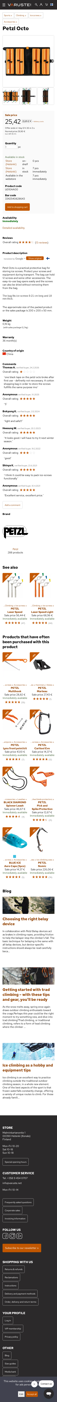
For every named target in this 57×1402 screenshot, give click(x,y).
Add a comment (12, 504)
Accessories (10, 21)
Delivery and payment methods (20, 1293)
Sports (8, 15)
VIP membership (13, 1328)
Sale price (11, 115)
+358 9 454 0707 (17, 1178)
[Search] (36, 5)
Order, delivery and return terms (20, 1301)
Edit (21, 1394)
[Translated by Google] (13, 258)
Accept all (32, 1394)
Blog (7, 1355)
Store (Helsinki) (11, 162)
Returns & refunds (13, 1269)
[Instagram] (12, 1236)
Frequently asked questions (18, 1202)
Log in (8, 1320)
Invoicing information (15, 1218)
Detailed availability (14, 228)
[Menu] (4, 5)
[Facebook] (5, 1236)
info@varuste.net (12, 1183)
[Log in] (41, 5)
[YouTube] (19, 1236)
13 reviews (41, 242)
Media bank (10, 1371)
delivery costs (39, 121)
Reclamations (11, 1277)
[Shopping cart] (46, 5)
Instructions (10, 1285)
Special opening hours (15, 1161)
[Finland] (52, 5)
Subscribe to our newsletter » (22, 1248)
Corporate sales (12, 1210)
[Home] (21, 5)
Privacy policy (11, 1336)
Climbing (21, 15)
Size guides (10, 1363)
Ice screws (35, 15)
